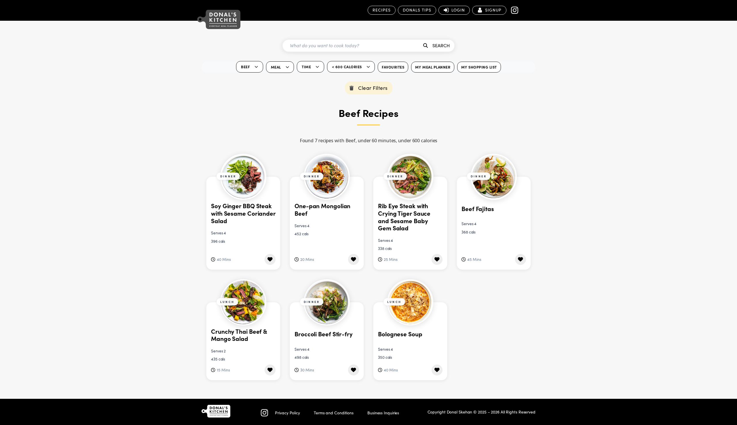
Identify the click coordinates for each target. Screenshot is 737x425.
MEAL (276, 66)
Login (458, 10)
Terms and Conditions (334, 412)
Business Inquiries (383, 412)
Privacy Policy (287, 412)
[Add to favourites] (270, 259)
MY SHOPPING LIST (479, 66)
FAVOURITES (393, 66)
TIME (306, 66)
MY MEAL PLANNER (433, 66)
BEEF (245, 66)
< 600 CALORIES (347, 66)
